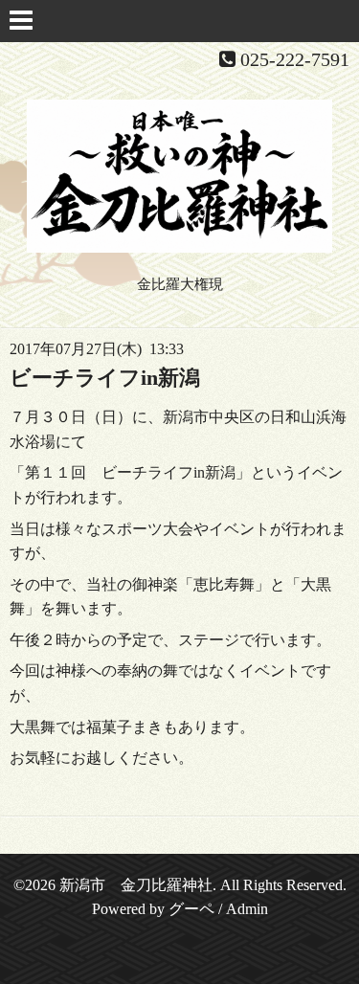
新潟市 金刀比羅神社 (136, 885)
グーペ (191, 909)
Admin (247, 909)
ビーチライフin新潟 (105, 378)
